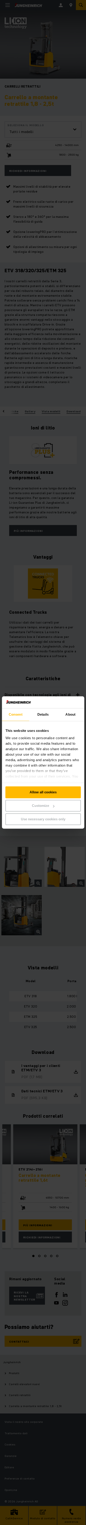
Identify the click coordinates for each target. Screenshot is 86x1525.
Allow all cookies (43, 792)
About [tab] (70, 715)
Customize (40, 806)
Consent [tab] (15, 715)
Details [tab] (43, 715)
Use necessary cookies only (43, 819)
